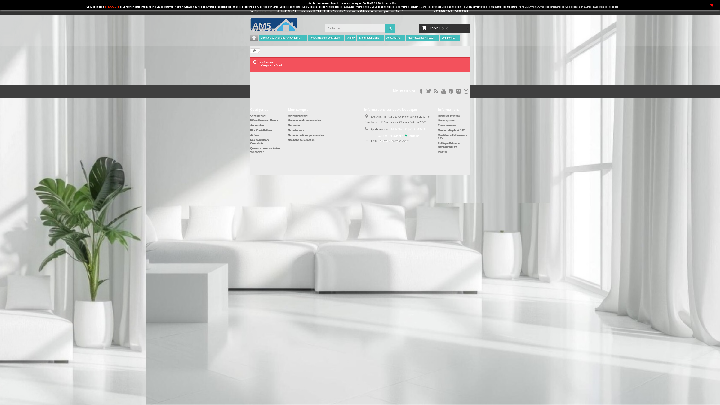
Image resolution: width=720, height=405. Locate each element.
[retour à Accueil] (254, 51)
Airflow (351, 37)
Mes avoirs (294, 125)
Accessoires (393, 37)
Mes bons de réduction (301, 140)
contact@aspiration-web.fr (394, 140)
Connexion (461, 10)
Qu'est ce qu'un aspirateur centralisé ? (281, 37)
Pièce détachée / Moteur (420, 37)
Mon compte (298, 109)
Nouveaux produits (449, 115)
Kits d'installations (369, 37)
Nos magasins (446, 120)
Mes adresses (296, 130)
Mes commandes (298, 115)
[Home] (254, 38)
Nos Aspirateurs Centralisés (325, 37)
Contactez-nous (443, 10)
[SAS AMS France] (285, 25)
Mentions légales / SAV (451, 130)
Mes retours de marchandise (304, 120)
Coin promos (448, 37)
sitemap (442, 151)
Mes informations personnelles (306, 135)
